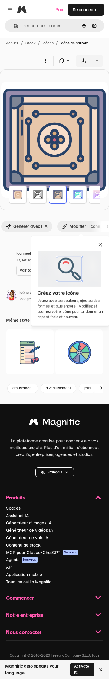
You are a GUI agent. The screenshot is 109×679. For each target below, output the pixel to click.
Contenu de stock (23, 545)
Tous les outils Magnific (28, 582)
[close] (100, 245)
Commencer (20, 598)
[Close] (101, 669)
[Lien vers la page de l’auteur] (11, 296)
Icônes (48, 43)
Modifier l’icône (84, 226)
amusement (22, 388)
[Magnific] (54, 423)
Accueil (12, 43)
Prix (59, 9)
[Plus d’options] (45, 61)
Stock (30, 43)
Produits (15, 497)
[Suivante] (101, 388)
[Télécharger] (83, 61)
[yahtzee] (30, 352)
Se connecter (86, 9)
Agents (21, 560)
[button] (54, 472)
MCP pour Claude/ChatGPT (41, 552)
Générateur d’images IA (28, 523)
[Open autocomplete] (13, 26)
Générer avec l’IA (30, 226)
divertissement (58, 388)
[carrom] (18, 195)
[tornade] (79, 352)
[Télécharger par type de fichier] (64, 61)
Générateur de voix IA (27, 537)
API (9, 567)
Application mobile (24, 574)
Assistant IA (17, 515)
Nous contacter (23, 632)
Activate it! (81, 669)
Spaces (13, 508)
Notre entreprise (24, 615)
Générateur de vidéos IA (29, 530)
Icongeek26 (29, 299)
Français (54, 472)
